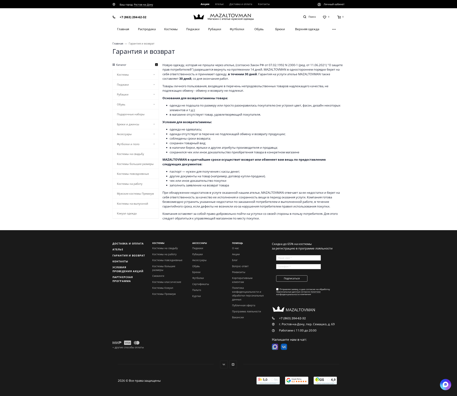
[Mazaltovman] (228, 16)
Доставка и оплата (128, 243)
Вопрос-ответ (240, 266)
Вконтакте (224, 364)
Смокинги (158, 276)
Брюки (196, 272)
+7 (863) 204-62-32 (133, 17)
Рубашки (197, 254)
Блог (235, 260)
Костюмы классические (166, 282)
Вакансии (238, 317)
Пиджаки (197, 248)
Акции (236, 254)
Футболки (198, 278)
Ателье (117, 249)
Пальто (196, 290)
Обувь (196, 266)
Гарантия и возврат (128, 255)
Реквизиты (238, 272)
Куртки (196, 296)
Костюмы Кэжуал (162, 287)
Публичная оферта (243, 305)
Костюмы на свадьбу (165, 248)
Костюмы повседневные (167, 260)
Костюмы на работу (164, 254)
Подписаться (292, 278)
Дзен (233, 364)
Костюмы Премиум (164, 294)
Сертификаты (200, 284)
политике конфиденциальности (298, 293)
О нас (235, 248)
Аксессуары (199, 260)
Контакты (120, 261)
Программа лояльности (246, 311)
